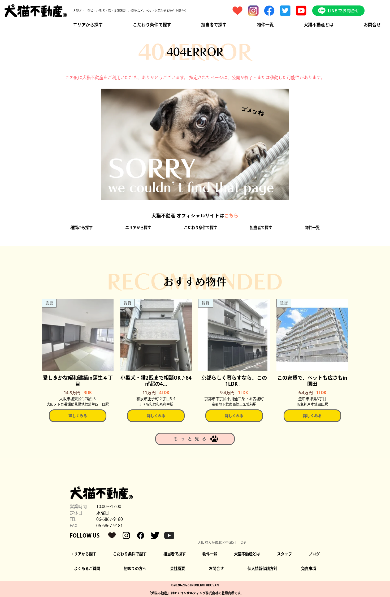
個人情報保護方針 (262, 568)
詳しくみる (77, 416)
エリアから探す (88, 25)
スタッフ (284, 554)
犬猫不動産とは (318, 25)
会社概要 (177, 568)
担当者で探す (214, 25)
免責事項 (308, 568)
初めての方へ (135, 568)
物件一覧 (265, 25)
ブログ (314, 554)
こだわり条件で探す (152, 25)
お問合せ (372, 25)
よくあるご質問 (87, 568)
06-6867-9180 (109, 519)
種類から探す (81, 228)
